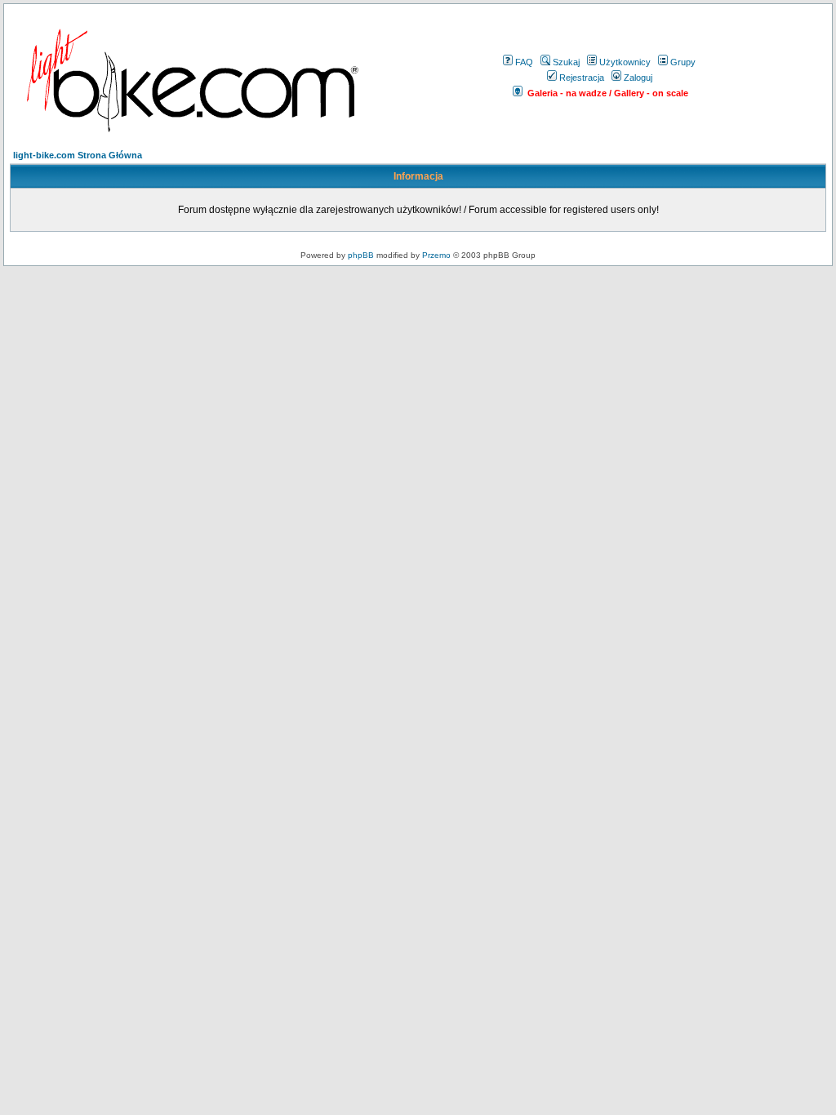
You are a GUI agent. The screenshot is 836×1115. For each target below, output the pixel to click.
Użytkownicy (625, 62)
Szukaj (566, 62)
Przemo (436, 255)
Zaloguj (638, 77)
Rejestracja (581, 77)
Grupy (683, 62)
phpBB (361, 255)
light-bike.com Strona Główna (77, 155)
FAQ (524, 62)
